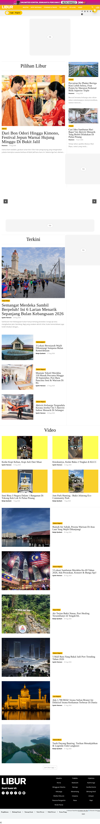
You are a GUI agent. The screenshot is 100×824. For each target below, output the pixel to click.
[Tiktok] (90, 11)
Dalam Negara (40, 369)
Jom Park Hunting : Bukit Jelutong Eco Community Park (71, 496)
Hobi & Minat (57, 740)
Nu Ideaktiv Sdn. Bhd (83, 810)
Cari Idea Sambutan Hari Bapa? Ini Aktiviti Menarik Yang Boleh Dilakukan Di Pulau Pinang (82, 133)
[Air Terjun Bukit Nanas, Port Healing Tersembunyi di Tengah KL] (26, 614)
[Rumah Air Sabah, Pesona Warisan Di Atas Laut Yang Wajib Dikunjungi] (26, 527)
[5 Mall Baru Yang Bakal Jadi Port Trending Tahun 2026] (26, 657)
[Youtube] (19, 792)
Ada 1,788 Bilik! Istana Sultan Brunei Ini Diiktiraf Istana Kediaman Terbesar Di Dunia (74, 701)
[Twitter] (87, 11)
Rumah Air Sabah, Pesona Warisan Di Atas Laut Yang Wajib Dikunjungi (73, 528)
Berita (4, 128)
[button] (6, 201)
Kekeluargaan (40, 342)
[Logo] (7, 7)
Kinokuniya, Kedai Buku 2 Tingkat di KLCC (74, 462)
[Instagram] (84, 11)
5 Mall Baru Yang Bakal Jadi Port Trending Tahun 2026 (73, 657)
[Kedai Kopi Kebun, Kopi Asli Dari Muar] (25, 447)
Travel (71, 79)
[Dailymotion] (82, 14)
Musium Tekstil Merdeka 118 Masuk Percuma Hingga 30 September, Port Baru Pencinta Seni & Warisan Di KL (50, 378)
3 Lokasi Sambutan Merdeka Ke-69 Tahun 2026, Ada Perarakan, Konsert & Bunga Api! (74, 571)
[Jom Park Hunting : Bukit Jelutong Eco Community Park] (75, 481)
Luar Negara (56, 696)
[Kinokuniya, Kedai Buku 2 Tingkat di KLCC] (75, 447)
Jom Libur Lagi (49, 767)
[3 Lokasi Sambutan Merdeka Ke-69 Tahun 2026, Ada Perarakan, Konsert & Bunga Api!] (26, 570)
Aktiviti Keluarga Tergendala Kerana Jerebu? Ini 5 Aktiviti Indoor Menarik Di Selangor (50, 407)
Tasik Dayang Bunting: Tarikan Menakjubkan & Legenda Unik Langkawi (75, 744)
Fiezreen (4, 145)
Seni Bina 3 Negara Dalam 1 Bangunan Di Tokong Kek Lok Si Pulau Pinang (22, 496)
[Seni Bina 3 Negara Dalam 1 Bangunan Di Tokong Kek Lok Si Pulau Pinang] (25, 481)
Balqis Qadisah (40, 353)
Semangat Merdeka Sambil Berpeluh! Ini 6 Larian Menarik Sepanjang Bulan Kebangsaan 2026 (33, 309)
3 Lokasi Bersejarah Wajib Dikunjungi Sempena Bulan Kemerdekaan (49, 348)
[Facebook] (82, 11)
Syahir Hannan (6, 317)
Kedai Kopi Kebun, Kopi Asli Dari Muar (22, 462)
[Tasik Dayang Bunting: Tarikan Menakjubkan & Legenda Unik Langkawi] (26, 743)
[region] (50, 201)
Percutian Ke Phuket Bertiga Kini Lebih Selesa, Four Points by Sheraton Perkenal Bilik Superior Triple (83, 87)
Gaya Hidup (5, 300)
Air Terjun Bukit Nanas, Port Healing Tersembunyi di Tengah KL (70, 614)
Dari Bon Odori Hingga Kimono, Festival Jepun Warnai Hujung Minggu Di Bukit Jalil (30, 137)
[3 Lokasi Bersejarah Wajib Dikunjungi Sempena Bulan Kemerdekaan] (17, 347)
